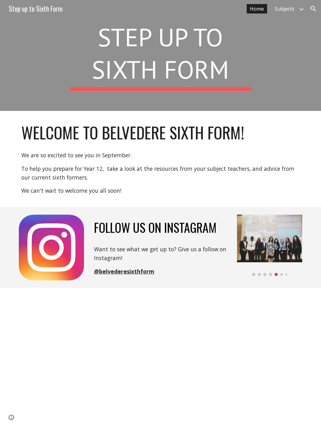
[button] (313, 8)
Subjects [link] (284, 8)
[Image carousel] (270, 245)
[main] (160, 55)
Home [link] (257, 8)
